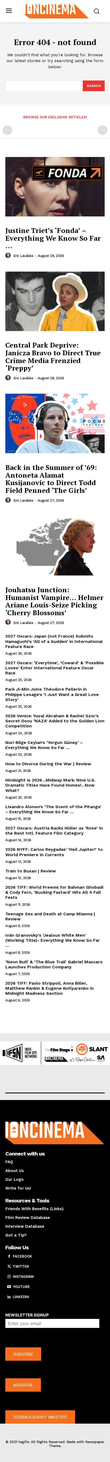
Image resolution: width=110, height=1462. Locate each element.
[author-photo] (8, 256)
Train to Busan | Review (30, 870)
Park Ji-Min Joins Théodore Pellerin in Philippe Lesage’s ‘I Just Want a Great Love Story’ (52, 694)
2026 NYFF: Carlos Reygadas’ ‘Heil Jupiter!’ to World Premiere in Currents (54, 852)
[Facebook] (9, 1256)
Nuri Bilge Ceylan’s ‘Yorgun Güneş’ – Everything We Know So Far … (44, 745)
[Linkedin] (9, 1297)
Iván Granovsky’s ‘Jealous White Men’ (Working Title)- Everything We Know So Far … (52, 940)
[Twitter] (9, 1266)
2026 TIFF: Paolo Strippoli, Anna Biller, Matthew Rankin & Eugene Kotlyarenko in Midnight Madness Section (49, 988)
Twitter (21, 1266)
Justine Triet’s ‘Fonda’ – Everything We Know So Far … (53, 238)
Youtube (21, 1286)
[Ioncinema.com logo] (56, 10)
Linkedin (21, 1297)
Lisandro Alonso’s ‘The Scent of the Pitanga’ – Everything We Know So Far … (53, 809)
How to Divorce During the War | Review (48, 763)
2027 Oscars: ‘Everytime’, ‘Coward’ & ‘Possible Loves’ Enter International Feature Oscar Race (54, 667)
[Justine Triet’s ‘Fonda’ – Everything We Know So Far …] (55, 186)
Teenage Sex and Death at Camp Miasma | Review (50, 916)
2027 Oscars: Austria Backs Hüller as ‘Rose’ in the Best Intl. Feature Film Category (54, 830)
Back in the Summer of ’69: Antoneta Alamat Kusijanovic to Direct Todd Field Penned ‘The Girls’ (51, 479)
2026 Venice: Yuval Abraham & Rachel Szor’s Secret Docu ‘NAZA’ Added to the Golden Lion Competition (54, 720)
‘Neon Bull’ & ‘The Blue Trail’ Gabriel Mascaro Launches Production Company (54, 964)
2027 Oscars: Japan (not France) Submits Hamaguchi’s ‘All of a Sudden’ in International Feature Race (54, 641)
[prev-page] (7, 130)
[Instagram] (9, 1276)
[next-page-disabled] (102, 130)
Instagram (23, 1276)
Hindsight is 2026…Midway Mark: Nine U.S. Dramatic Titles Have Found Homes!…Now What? (50, 785)
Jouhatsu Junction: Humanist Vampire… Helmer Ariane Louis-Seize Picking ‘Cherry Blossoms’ (54, 601)
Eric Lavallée (23, 256)
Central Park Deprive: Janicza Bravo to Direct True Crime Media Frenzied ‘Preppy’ (53, 356)
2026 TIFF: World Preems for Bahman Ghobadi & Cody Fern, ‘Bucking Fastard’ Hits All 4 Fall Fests (54, 892)
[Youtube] (9, 1287)
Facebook (22, 1256)
